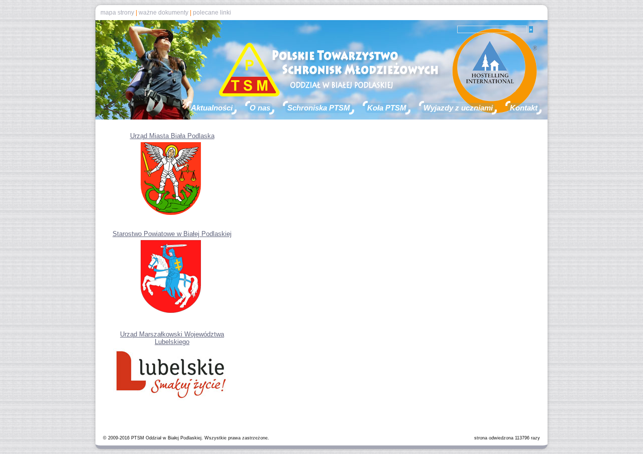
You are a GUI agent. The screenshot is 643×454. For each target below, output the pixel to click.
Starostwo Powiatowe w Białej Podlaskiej (172, 234)
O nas (260, 108)
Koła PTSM (386, 108)
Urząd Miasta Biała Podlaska (172, 136)
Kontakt (524, 108)
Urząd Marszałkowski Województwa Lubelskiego (172, 338)
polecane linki (212, 12)
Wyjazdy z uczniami (458, 108)
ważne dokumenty (163, 12)
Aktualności (212, 108)
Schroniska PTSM (318, 108)
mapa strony (117, 12)
